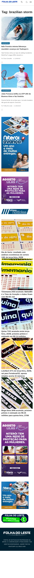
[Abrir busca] (22, 2)
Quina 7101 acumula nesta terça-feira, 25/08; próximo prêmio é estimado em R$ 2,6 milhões (15, 333)
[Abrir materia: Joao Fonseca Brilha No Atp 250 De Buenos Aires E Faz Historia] (17, 76)
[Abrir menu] (31, 2)
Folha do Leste (8, 106)
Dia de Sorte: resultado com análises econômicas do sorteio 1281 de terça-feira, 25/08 (15, 254)
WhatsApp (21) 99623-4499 (17, 546)
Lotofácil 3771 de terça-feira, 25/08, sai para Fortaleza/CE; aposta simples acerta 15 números (16, 373)
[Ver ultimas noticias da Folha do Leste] (15, 211)
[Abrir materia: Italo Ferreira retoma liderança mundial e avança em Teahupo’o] (17, 28)
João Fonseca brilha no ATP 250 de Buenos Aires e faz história (16, 95)
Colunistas (6, 90)
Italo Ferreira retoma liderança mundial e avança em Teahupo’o (14, 48)
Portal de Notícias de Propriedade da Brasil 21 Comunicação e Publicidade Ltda (17, 541)
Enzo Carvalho (8, 58)
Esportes (5, 43)
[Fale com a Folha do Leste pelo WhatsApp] (15, 518)
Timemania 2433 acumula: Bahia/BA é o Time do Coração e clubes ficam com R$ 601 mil (16, 294)
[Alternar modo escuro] (27, 2)
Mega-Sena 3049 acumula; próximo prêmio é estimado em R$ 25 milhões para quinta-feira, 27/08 (16, 413)
